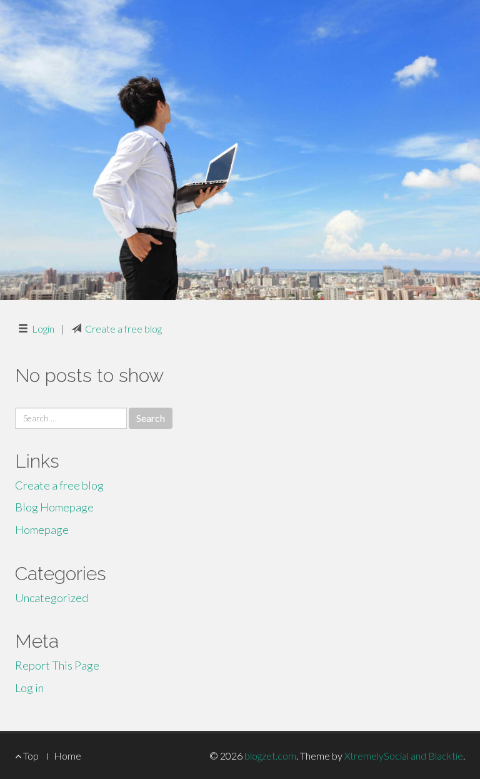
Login (43, 328)
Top (30, 755)
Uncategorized (51, 598)
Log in (29, 688)
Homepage (42, 529)
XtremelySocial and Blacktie (403, 755)
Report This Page (57, 665)
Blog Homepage (54, 507)
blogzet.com (270, 755)
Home (67, 755)
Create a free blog (123, 328)
